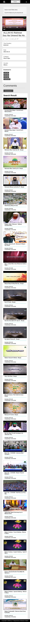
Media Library (15, 9)
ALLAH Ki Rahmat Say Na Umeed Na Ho (14, 12)
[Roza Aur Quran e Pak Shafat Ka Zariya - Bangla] (15, 388)
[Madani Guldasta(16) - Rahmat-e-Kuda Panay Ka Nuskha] (15, 604)
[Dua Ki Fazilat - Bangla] (15, 295)
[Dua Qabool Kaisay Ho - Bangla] (15, 332)
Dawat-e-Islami (8, 9)
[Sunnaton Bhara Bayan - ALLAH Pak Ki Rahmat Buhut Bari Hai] (15, 103)
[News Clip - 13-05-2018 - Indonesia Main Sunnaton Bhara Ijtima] (15, 446)
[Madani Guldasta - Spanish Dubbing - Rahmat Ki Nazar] (15, 584)
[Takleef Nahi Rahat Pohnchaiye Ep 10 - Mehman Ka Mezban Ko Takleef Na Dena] (15, 505)
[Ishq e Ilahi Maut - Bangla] (15, 369)
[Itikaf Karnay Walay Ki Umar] (15, 199)
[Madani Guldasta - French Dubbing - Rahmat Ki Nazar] (15, 525)
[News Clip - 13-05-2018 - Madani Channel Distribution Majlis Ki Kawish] (15, 466)
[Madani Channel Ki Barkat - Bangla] (15, 351)
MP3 (6, 77)
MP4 (6, 72)
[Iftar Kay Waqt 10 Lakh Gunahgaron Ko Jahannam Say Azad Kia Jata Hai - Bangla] (15, 426)
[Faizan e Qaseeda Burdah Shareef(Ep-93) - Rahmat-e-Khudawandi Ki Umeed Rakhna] (15, 565)
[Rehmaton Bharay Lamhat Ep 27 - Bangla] (15, 180)
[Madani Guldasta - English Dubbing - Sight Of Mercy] (15, 545)
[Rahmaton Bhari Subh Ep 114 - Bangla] (15, 161)
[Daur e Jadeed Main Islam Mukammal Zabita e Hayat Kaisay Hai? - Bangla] (15, 257)
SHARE (6, 79)
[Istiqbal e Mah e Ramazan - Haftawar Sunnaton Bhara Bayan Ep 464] (15, 217)
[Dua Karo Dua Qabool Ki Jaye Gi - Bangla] (15, 314)
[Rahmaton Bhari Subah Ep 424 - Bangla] (15, 143)
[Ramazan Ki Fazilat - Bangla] (15, 408)
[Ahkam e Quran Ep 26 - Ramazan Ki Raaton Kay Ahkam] (15, 237)
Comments (8, 91)
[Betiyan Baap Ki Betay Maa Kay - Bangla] (15, 276)
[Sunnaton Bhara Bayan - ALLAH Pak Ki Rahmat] (15, 123)
